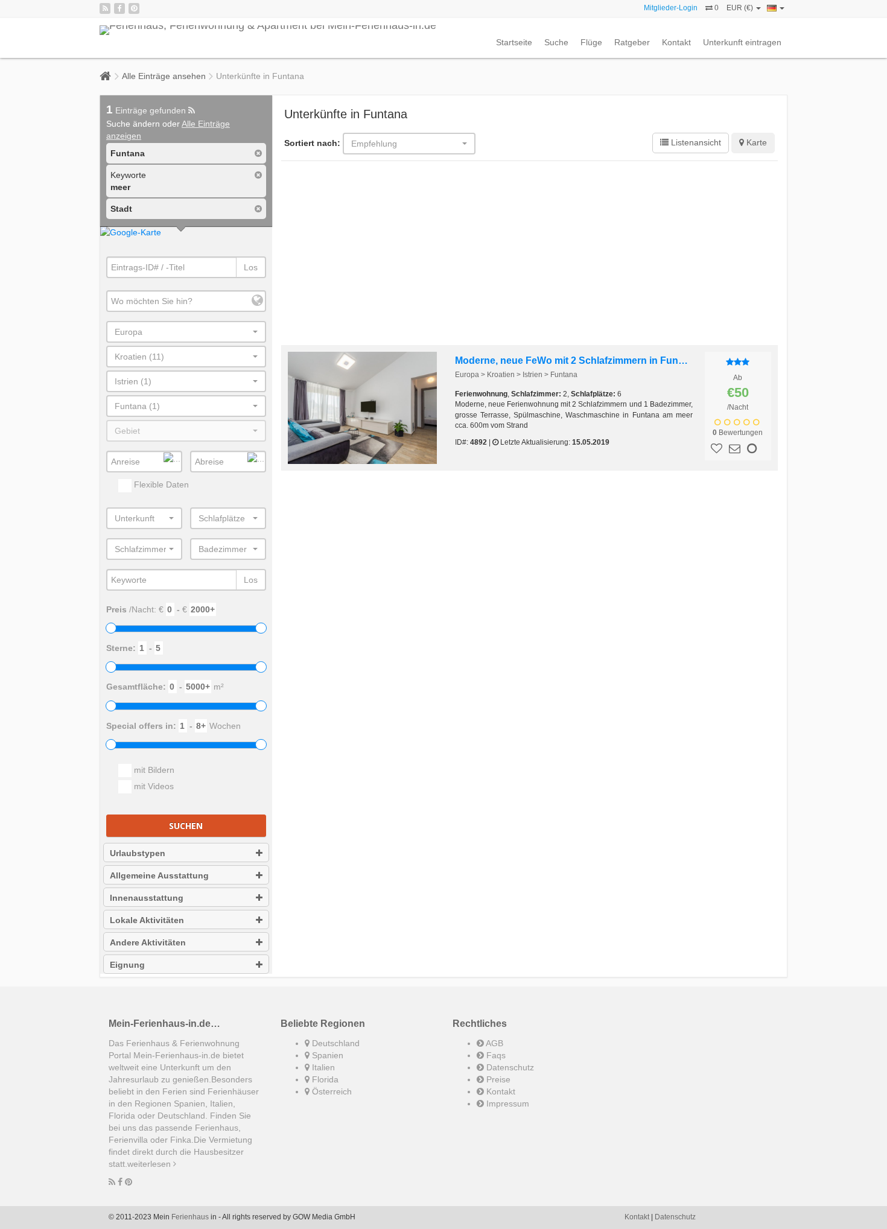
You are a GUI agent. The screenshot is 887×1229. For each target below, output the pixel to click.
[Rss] (105, 8)
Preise (497, 1079)
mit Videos (153, 786)
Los (251, 267)
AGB (493, 1043)
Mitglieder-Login (671, 8)
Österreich (331, 1091)
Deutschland (335, 1043)
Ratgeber (632, 42)
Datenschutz (509, 1067)
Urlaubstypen (137, 853)
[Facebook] (119, 8)
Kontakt (676, 42)
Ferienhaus (190, 1217)
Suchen (186, 825)
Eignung (127, 965)
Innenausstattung (146, 898)
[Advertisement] (529, 254)
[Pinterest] (134, 8)
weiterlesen (150, 1164)
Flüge (591, 42)
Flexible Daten (160, 484)
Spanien (326, 1055)
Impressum (506, 1103)
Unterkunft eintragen (742, 42)
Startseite (514, 42)
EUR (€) (740, 8)
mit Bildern (153, 770)
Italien (322, 1067)
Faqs (495, 1055)
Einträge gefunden (147, 110)
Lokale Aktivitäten (147, 920)
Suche (556, 42)
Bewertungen (738, 432)
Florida (324, 1079)
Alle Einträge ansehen (164, 76)
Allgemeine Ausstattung (159, 875)
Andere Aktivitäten (148, 942)
